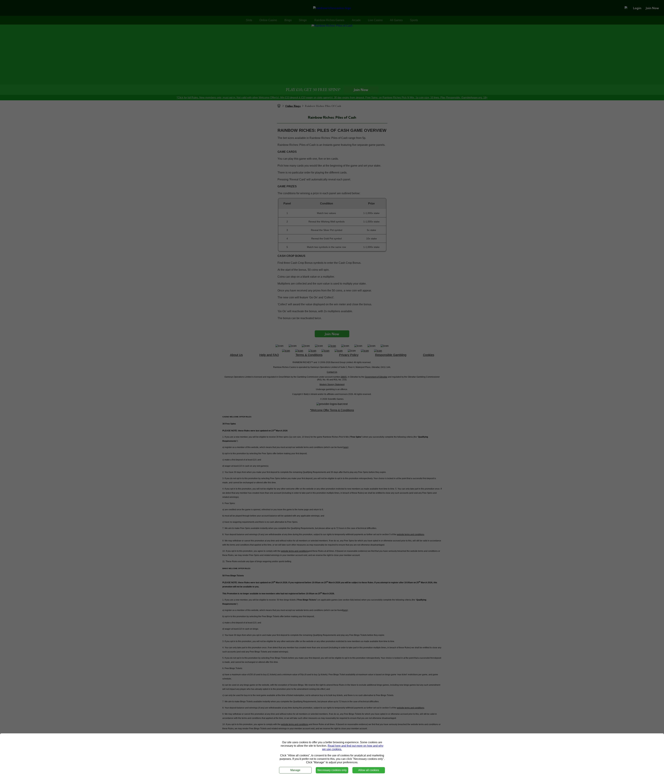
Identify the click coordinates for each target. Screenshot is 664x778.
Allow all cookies (368, 770)
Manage (295, 770)
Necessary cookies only (332, 770)
